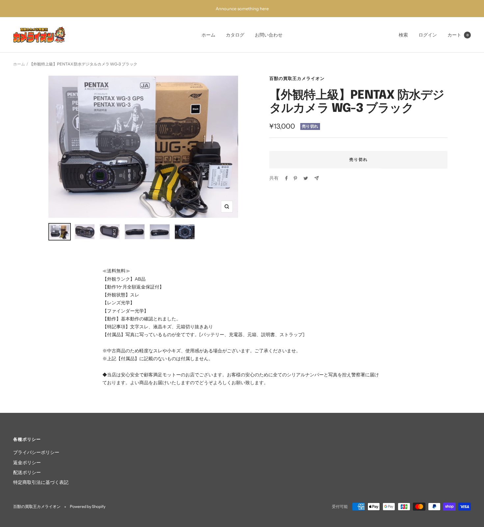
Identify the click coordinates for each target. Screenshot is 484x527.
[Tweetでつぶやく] (306, 178)
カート (458, 35)
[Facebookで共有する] (286, 178)
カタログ (235, 35)
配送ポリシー (27, 472)
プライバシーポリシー (36, 452)
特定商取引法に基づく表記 (40, 482)
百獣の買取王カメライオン (297, 78)
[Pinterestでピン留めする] (295, 178)
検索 (403, 35)
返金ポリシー (27, 462)
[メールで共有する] (316, 178)
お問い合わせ (268, 35)
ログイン (427, 35)
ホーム (208, 35)
